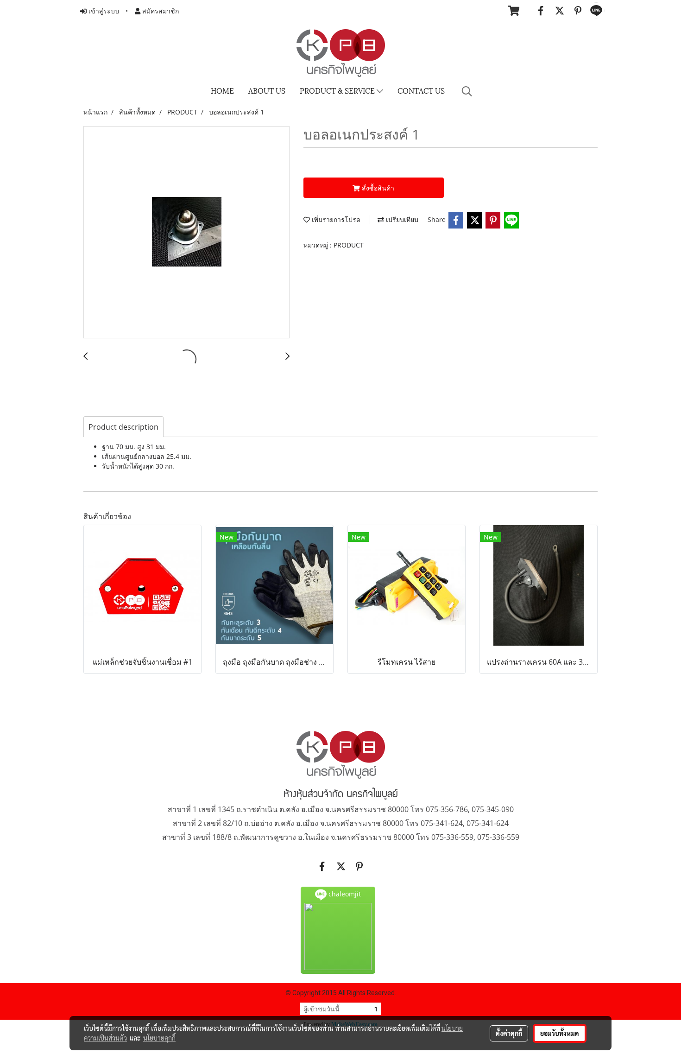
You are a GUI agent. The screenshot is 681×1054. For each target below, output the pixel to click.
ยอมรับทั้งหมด (559, 1033)
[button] (467, 91)
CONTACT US (421, 90)
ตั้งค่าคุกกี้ (509, 1033)
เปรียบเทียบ (401, 219)
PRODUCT (349, 245)
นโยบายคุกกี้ (159, 1038)
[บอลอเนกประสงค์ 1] (186, 233)
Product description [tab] (123, 427)
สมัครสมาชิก (159, 10)
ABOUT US (266, 90)
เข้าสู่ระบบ (103, 10)
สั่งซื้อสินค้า (377, 188)
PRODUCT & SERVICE (338, 90)
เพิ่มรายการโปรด (335, 219)
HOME (222, 90)
